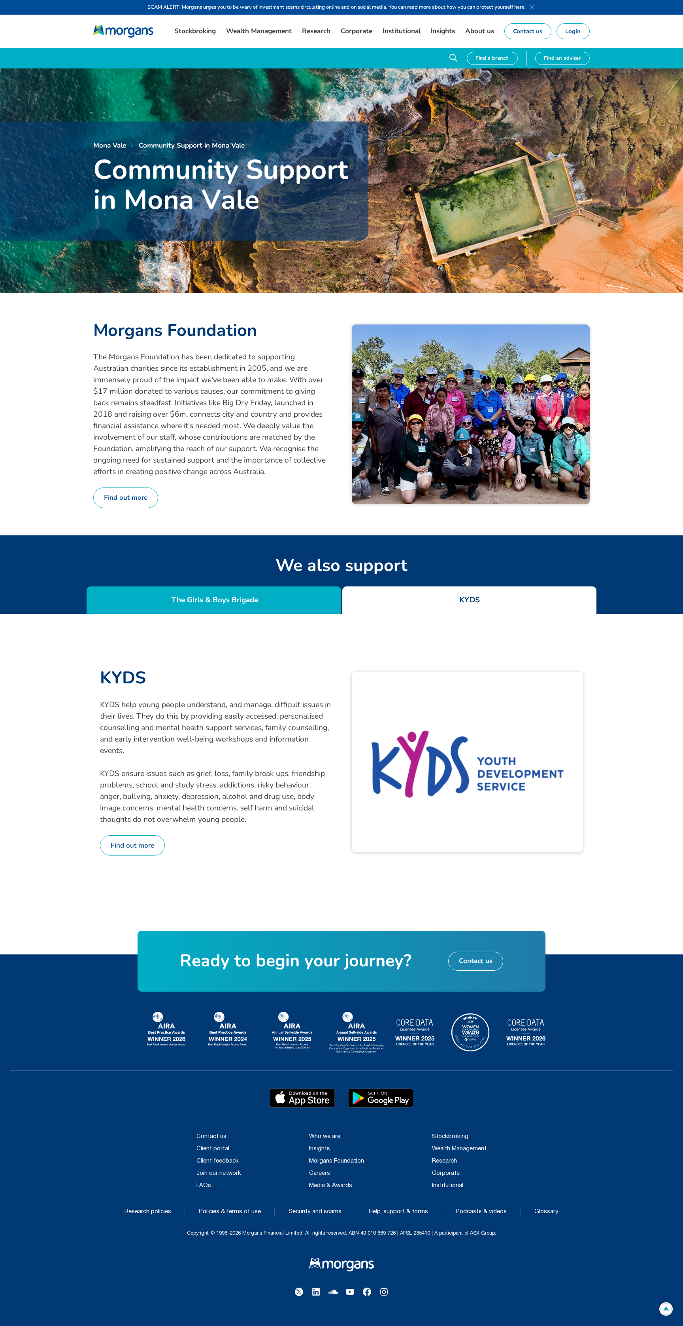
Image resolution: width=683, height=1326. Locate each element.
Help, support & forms (398, 1211)
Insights (319, 1148)
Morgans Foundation (336, 1161)
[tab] (214, 600)
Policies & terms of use (230, 1211)
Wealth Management (459, 1148)
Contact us (211, 1136)
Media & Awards (330, 1185)
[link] (123, 31)
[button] (195, 31)
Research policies (148, 1211)
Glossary (546, 1211)
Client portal (212, 1148)
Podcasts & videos (481, 1211)
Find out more (125, 497)
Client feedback (217, 1161)
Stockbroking (450, 1136)
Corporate (446, 1173)
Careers (319, 1173)
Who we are (324, 1136)
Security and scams (315, 1211)
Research (444, 1161)
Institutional (447, 1185)
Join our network (218, 1173)
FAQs (203, 1185)
